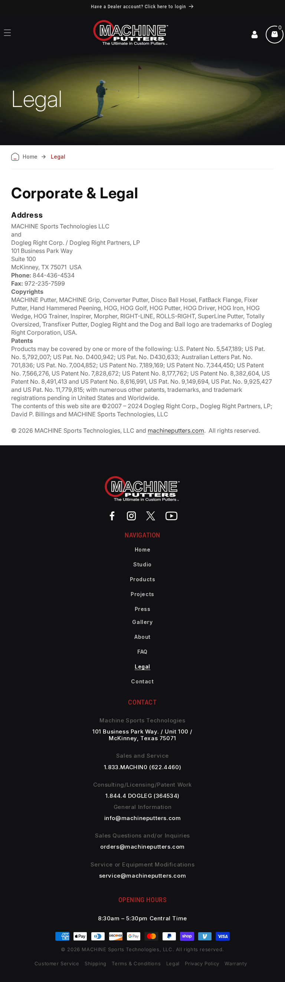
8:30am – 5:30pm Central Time (142, 918)
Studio (142, 564)
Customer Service (57, 963)
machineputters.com (176, 430)
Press (143, 609)
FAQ (142, 651)
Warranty (236, 963)
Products (142, 579)
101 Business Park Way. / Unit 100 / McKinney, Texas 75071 (142, 735)
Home (142, 549)
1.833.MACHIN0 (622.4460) (142, 767)
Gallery (142, 622)
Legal (142, 666)
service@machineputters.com (142, 875)
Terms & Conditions (137, 963)
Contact (142, 681)
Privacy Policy (202, 963)
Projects (142, 594)
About (142, 637)
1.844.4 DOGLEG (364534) (142, 796)
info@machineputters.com (142, 818)
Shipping (96, 963)
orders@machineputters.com (142, 846)
